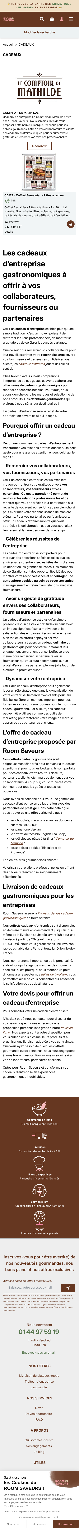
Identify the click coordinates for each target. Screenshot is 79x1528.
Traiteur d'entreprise (39, 1381)
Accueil (8, 44)
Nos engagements (39, 1446)
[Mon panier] (52, 19)
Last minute (39, 1387)
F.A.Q (39, 1419)
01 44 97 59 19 (39, 1331)
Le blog (39, 1452)
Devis (39, 1408)
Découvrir (39, 146)
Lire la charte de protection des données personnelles (32, 1511)
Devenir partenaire (39, 1414)
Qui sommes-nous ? (39, 1440)
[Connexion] (61, 19)
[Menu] (71, 19)
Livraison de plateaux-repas (39, 1375)
